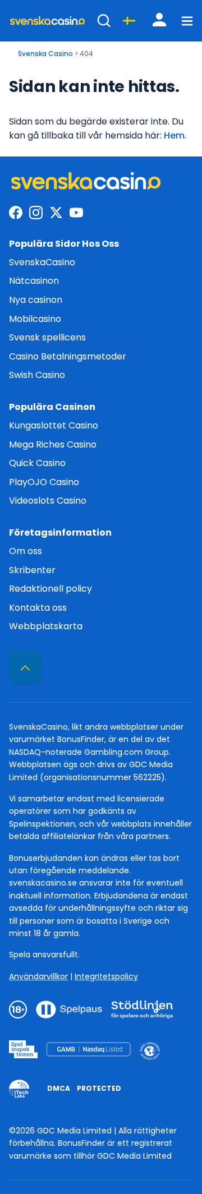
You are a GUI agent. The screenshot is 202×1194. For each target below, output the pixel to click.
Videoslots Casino (47, 500)
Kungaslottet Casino (53, 425)
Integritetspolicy (106, 976)
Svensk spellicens (47, 337)
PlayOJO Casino (44, 482)
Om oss (25, 551)
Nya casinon (35, 299)
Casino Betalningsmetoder (67, 356)
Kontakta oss (38, 607)
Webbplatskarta (45, 626)
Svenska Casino (45, 53)
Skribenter (32, 570)
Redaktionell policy (50, 588)
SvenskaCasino (42, 262)
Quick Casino (37, 463)
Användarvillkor (38, 976)
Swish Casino (37, 374)
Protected (99, 1088)
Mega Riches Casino (53, 444)
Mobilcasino (35, 318)
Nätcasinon (34, 280)
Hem (174, 135)
